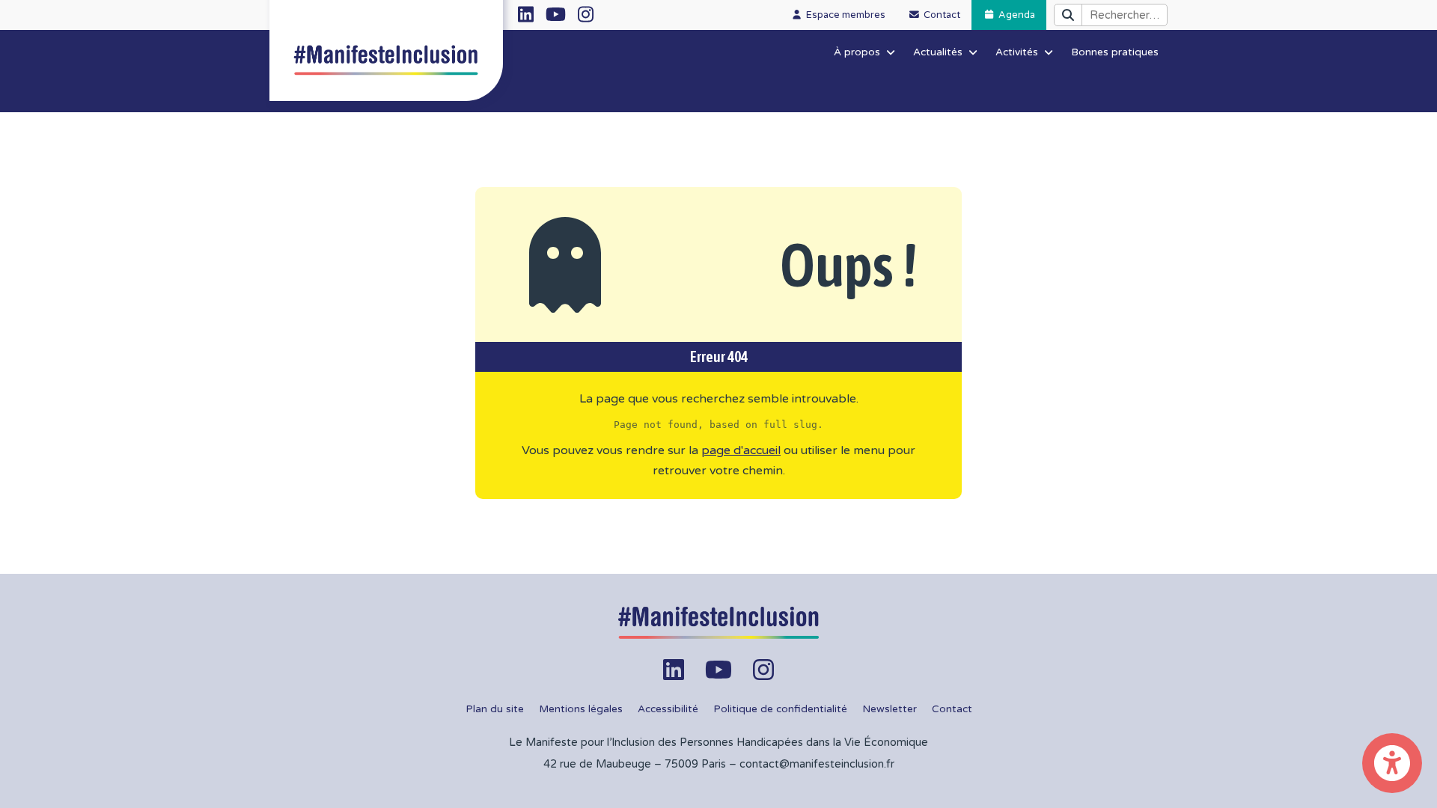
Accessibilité (668, 709)
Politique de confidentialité (780, 709)
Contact (952, 709)
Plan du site (495, 709)
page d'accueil (741, 450)
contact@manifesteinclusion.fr (816, 764)
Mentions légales (581, 709)
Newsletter (889, 709)
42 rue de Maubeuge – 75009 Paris (634, 764)
